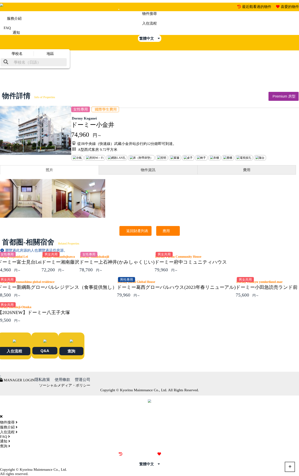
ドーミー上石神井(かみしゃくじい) (117, 262)
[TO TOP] (290, 467)
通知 (16, 32)
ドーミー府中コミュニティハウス (191, 262)
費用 (246, 170)
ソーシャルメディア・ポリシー (64, 385)
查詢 (71, 351)
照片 (49, 170)
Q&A (44, 350)
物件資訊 (148, 170)
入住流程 (149, 23)
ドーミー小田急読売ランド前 (267, 287)
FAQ (7, 28)
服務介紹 (14, 18)
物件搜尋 (149, 14)
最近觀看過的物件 (256, 7)
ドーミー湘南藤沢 (60, 262)
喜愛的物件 (290, 7)
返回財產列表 (135, 231)
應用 (168, 231)
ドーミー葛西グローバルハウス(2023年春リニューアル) (176, 287)
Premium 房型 (284, 96)
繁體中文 (148, 38)
